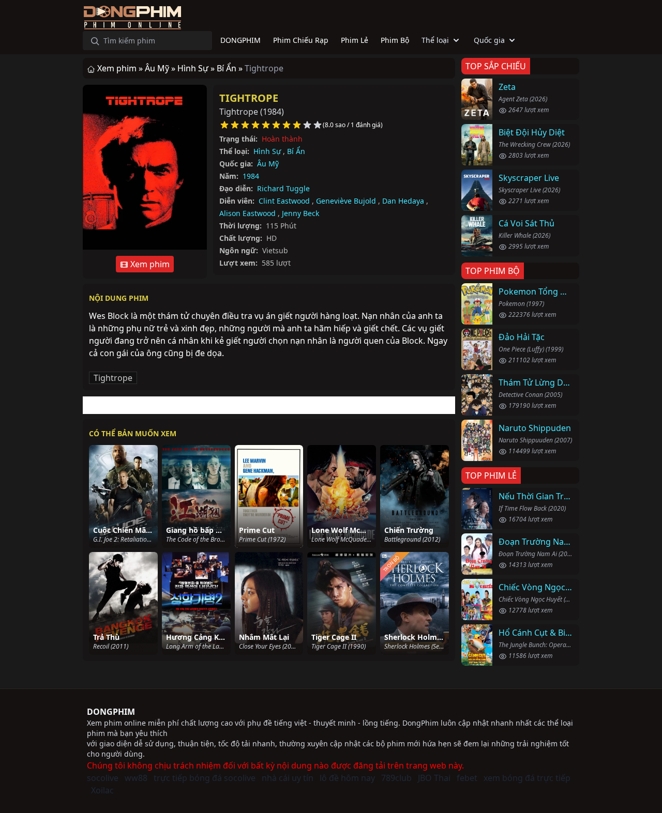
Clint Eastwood (284, 201)
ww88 (136, 778)
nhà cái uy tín (287, 778)
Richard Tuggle (283, 188)
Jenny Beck (300, 213)
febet (467, 778)
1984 (251, 176)
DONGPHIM (111, 711)
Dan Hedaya (403, 201)
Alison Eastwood (247, 213)
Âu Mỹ (268, 163)
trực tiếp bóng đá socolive (204, 778)
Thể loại (435, 40)
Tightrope (248, 98)
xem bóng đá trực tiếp (527, 778)
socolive (102, 778)
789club (396, 778)
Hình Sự (267, 151)
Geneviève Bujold (346, 201)
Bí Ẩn (296, 151)
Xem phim (149, 264)
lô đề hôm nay (347, 778)
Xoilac (102, 790)
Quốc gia (489, 40)
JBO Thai (434, 778)
